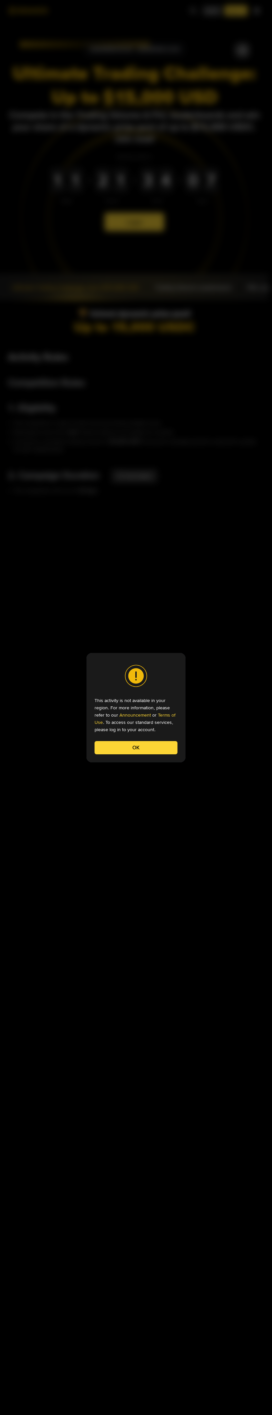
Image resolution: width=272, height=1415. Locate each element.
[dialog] (136, 707)
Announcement (135, 715)
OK (136, 747)
